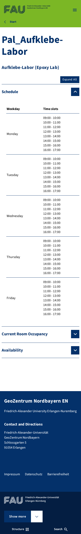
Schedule (10, 92)
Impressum (12, 474)
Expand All (70, 79)
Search (58, 529)
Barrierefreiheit (58, 474)
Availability (12, 350)
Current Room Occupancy (25, 334)
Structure (18, 529)
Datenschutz (33, 474)
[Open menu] (74, 10)
